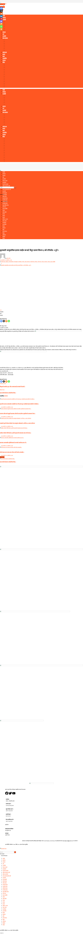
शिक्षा (6, 82)
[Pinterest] (1, 19)
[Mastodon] (1, 21)
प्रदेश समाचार (5, 38)
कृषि (6, 78)
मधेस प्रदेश (7, 42)
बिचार (6, 85)
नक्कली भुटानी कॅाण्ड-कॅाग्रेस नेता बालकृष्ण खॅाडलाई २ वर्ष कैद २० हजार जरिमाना (17, 423)
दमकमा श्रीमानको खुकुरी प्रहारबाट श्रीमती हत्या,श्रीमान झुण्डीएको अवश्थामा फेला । (17, 414)
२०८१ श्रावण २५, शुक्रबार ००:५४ (6, 260)
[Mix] (6, 321)
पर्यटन (6, 64)
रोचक (6, 87)
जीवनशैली (7, 68)
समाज (4, 54)
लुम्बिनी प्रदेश (7, 47)
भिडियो (6, 83)
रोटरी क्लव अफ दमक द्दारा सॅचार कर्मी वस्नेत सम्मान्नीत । (12, 452)
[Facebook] (1, 321)
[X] (4, 321)
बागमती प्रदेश (7, 43)
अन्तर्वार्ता (4, 36)
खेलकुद (4, 60)
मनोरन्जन (5, 52)
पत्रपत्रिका (7, 75)
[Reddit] (1, 13)
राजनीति (4, 20)
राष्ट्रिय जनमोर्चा (8, 27)
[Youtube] (13, 793)
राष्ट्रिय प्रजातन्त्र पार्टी (9, 28)
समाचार (4, 18)
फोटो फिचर (7, 80)
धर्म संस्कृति (7, 69)
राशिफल (6, 76)
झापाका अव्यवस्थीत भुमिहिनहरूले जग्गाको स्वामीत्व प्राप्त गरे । (13, 443)
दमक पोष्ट (8, 258)
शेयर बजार (7, 66)
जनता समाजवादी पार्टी (9, 30)
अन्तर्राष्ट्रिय (5, 58)
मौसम (4, 238)
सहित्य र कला (7, 73)
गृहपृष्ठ (4, 16)
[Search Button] (15, 187)
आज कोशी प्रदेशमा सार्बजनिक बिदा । (8, 462)
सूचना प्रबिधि (7, 71)
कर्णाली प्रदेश (7, 49)
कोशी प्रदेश (7, 40)
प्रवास (4, 56)
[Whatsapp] (9, 321)
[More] (1, 29)
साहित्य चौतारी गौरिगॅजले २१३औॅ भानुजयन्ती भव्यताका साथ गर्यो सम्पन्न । (15, 433)
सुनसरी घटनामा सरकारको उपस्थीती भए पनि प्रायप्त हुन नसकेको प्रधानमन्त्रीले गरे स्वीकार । (19, 404)
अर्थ (3, 34)
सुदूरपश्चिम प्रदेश (8, 50)
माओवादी (7, 25)
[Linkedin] (1, 16)
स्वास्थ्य (4, 32)
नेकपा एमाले (7, 21)
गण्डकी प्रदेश (7, 45)
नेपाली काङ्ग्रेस (8, 23)
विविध (4, 62)
